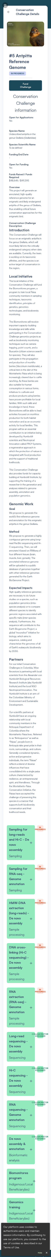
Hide (40, 1252)
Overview (14, 187)
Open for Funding (18, 164)
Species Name (17, 130)
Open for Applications (21, 117)
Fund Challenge (25, 85)
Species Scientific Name (22, 144)
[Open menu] (5, 5)
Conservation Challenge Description (22, 224)
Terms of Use (11, 1247)
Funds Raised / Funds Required (21, 176)
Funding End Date (18, 154)
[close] (46, 1253)
